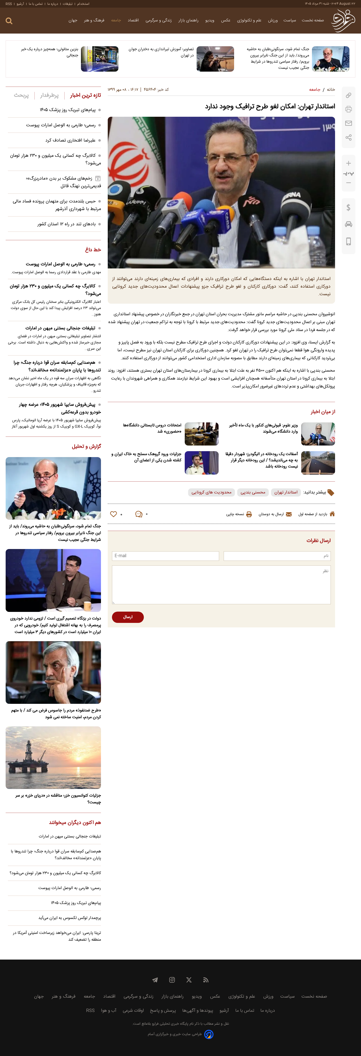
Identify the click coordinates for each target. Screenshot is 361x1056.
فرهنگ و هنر (94, 20)
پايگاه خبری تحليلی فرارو (169, 1024)
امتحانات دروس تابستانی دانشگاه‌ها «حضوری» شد (152, 428)
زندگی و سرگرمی (159, 20)
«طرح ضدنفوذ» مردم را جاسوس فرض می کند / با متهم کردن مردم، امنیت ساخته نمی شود (56, 714)
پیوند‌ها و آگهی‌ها (197, 1010)
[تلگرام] (155, 979)
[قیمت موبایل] (349, 242)
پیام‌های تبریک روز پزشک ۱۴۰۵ (68, 110)
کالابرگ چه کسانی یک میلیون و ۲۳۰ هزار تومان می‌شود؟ (55, 290)
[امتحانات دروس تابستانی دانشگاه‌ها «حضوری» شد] (202, 434)
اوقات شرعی (133, 1010)
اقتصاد (134, 20)
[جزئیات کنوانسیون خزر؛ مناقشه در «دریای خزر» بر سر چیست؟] (53, 757)
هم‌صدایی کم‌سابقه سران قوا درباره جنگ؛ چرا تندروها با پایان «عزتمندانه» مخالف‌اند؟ (57, 366)
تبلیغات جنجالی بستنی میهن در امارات (60, 328)
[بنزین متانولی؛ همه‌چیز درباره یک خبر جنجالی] (99, 59)
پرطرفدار (49, 95)
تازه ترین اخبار (85, 95)
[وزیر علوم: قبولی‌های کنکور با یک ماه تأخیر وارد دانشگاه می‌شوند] (318, 434)
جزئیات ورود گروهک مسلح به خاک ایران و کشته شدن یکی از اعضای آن (146, 457)
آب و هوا (108, 1010)
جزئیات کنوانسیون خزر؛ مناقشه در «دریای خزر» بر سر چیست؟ (58, 799)
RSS (9, 4)
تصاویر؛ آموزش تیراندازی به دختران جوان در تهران (161, 52)
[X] (189, 979)
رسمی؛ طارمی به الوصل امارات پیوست (61, 125)
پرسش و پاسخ (163, 1010)
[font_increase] (349, 163)
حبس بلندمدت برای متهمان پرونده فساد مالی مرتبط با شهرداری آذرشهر (57, 205)
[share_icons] (349, 137)
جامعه (116, 20)
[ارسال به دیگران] (348, 123)
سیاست (289, 20)
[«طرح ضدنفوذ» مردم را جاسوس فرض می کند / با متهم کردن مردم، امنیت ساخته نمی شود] (53, 672)
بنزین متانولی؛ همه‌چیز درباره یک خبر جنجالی (49, 52)
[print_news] (348, 109)
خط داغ (93, 250)
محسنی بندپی (253, 492)
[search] (9, 21)
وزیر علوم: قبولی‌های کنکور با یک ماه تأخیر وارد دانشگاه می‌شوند (263, 428)
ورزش (273, 20)
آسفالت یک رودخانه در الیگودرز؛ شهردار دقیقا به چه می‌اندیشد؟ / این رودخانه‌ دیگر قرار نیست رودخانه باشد (261, 460)
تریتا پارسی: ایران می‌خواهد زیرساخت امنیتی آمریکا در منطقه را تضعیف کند (57, 936)
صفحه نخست (313, 20)
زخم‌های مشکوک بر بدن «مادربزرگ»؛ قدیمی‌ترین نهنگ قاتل (63, 182)
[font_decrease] (349, 183)
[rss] (205, 979)
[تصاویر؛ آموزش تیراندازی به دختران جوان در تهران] (215, 59)
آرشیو (20, 4)
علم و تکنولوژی (250, 20)
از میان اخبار (323, 412)
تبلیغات (67, 4)
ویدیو (210, 20)
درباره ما (52, 4)
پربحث (21, 95)
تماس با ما (36, 4)
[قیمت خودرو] (348, 225)
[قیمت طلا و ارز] (348, 209)
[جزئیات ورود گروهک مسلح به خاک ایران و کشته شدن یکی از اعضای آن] (202, 463)
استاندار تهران (286, 492)
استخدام (83, 4)
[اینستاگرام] (172, 979)
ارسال (128, 617)
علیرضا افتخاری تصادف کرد (70, 140)
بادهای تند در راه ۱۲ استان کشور (67, 224)
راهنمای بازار (189, 20)
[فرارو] (343, 20)
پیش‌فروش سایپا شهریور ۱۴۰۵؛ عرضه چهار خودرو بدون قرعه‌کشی (60, 408)
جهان (73, 20)
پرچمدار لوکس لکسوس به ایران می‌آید (69, 918)
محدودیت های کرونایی (211, 492)
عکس (226, 20)
